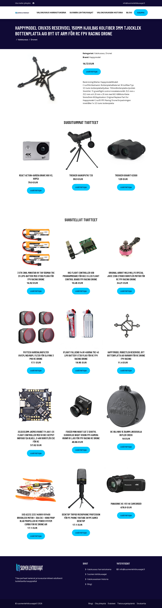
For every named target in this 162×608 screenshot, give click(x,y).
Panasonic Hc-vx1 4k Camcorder (126, 503)
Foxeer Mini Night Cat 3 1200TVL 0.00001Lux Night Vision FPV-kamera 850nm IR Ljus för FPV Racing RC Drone (81, 435)
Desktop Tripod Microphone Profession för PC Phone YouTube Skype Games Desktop (81, 517)
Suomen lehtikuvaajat (81, 12)
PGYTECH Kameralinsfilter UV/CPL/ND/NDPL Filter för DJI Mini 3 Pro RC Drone (36, 355)
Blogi (129, 12)
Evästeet (111, 603)
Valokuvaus (23, 39)
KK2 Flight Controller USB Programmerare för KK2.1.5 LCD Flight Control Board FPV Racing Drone (81, 276)
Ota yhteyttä (100, 603)
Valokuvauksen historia (110, 12)
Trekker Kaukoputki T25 (81, 175)
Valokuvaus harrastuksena (51, 12)
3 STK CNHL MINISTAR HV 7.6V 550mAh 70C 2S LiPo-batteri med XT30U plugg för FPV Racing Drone (36, 276)
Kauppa (140, 12)
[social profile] (33, 3)
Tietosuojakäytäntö (126, 603)
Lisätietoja (91, 71)
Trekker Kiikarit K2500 (126, 175)
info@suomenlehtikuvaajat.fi (134, 3)
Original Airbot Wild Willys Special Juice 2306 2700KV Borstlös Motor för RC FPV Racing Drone (126, 276)
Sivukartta (141, 603)
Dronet (34, 39)
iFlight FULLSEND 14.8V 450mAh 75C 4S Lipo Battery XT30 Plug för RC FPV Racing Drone (81, 355)
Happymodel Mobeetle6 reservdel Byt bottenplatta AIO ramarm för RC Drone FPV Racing (126, 355)
